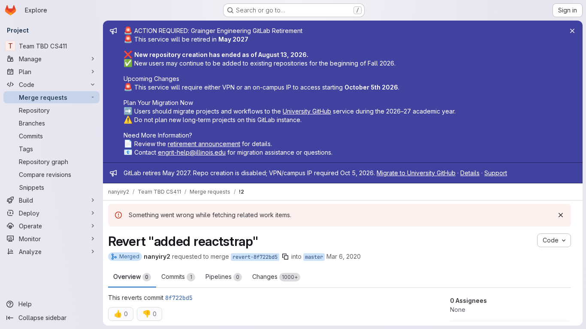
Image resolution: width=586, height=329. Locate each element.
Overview (130, 276)
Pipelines (222, 276)
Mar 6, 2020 (343, 256)
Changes (275, 276)
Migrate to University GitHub (416, 172)
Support (495, 172)
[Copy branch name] (285, 256)
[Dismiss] (561, 215)
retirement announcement (204, 143)
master (314, 257)
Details (470, 172)
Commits (176, 276)
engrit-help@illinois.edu (192, 152)
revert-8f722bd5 (255, 257)
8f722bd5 (179, 298)
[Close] (572, 31)
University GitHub (307, 111)
